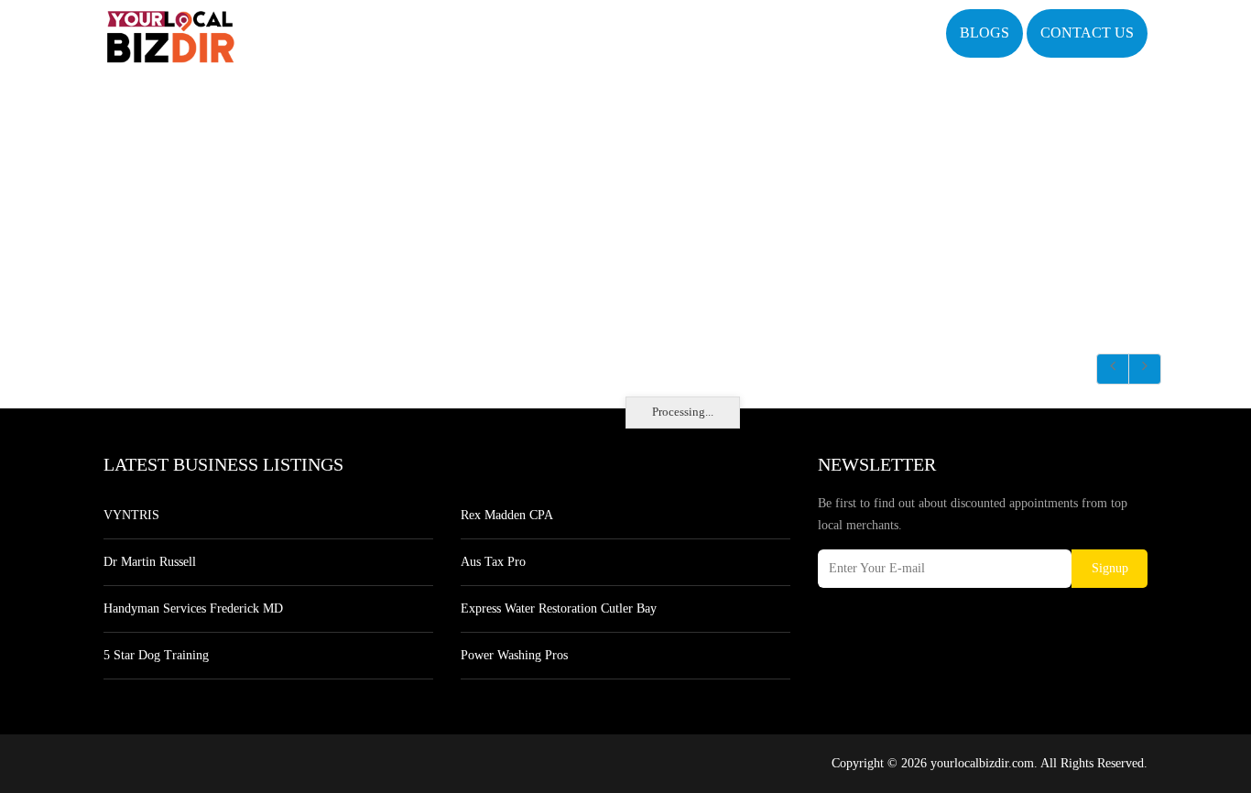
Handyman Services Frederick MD (193, 608)
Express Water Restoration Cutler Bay (559, 608)
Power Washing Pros (514, 655)
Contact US (1087, 32)
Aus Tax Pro (493, 562)
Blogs (984, 32)
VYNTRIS (131, 515)
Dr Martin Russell (149, 562)
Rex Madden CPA (507, 515)
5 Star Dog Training (156, 655)
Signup (1110, 568)
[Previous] (1112, 369)
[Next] (1144, 369)
